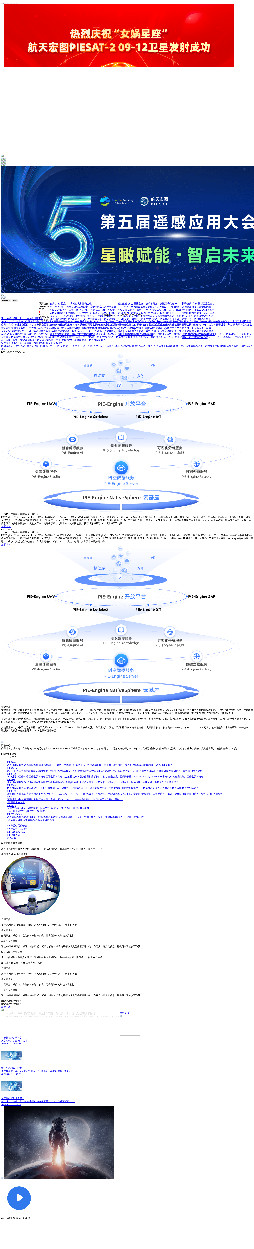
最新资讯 (124, 1013)
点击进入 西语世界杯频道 (14, 854)
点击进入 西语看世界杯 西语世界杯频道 (21, 962)
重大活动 (6, 1007)
